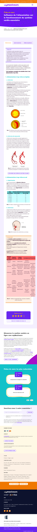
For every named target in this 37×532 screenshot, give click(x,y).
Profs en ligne (18, 348)
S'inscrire (30, 412)
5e (8, 28)
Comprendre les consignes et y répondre (18, 379)
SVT (11, 28)
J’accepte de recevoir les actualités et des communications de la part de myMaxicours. (18, 416)
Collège (5, 28)
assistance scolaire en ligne (17, 350)
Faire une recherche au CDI (18, 392)
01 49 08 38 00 (6, 436)
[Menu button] (32, 5)
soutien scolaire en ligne (9, 339)
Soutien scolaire (14, 483)
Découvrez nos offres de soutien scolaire (18, 173)
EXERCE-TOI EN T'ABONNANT (11, 359)
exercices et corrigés (19, 349)
